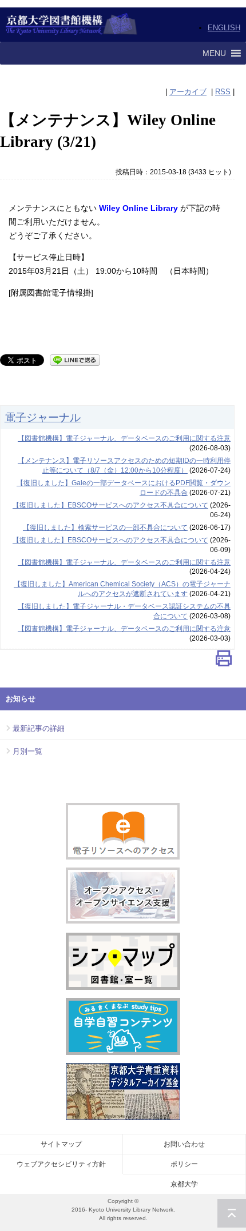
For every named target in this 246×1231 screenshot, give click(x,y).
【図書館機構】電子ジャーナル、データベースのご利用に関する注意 (124, 438)
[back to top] (231, 1213)
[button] (214, 53)
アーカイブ (188, 91)
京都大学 (184, 1184)
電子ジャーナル (43, 417)
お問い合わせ (184, 1144)
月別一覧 (27, 751)
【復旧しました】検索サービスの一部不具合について (105, 527)
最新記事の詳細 (39, 728)
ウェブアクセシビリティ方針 (61, 1164)
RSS (223, 91)
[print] (223, 661)
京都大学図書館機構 (72, 24)
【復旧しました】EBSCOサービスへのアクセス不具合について (110, 505)
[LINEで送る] (75, 359)
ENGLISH (224, 27)
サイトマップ (61, 1144)
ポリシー (184, 1164)
